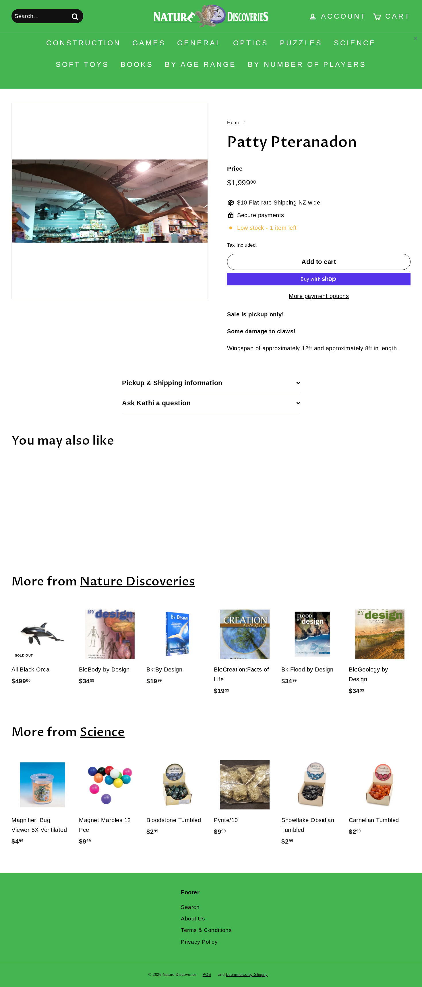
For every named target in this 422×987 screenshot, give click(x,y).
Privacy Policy (199, 942)
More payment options (319, 296)
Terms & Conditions (206, 930)
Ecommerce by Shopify (247, 974)
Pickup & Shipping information (172, 383)
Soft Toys (82, 64)
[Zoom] (110, 201)
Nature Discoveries (137, 581)
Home (233, 122)
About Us (193, 919)
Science (355, 43)
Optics (250, 43)
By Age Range (200, 64)
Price (235, 168)
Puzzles (301, 43)
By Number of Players (307, 64)
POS (207, 974)
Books (137, 64)
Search (190, 907)
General (199, 43)
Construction (83, 43)
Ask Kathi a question (156, 403)
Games (149, 43)
